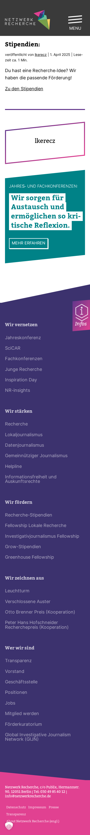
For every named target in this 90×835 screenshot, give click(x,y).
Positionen (16, 692)
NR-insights (17, 390)
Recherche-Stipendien (28, 515)
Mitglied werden (22, 714)
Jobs (10, 703)
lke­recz (41, 55)
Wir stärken (18, 411)
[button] (9, 826)
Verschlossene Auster (27, 602)
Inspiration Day (21, 380)
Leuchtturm (17, 591)
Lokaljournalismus (23, 435)
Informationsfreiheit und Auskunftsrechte (30, 479)
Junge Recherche (23, 369)
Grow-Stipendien (23, 547)
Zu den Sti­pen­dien (24, 89)
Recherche (16, 424)
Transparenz (18, 661)
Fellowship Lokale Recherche (35, 525)
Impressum (37, 807)
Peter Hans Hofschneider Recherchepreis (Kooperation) (37, 625)
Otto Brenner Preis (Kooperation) (40, 612)
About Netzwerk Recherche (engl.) (32, 821)
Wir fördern (18, 502)
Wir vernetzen (21, 325)
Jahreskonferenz (23, 338)
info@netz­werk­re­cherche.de (28, 796)
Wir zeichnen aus (24, 578)
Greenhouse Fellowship (29, 557)
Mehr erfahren (28, 243)
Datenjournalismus (24, 445)
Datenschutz (16, 807)
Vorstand (14, 671)
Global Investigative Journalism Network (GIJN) (38, 737)
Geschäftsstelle (21, 682)
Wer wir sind (19, 648)
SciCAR (12, 348)
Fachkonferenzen (23, 359)
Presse (54, 807)
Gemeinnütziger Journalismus (36, 456)
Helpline (13, 466)
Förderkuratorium (23, 724)
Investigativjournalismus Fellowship (42, 536)
